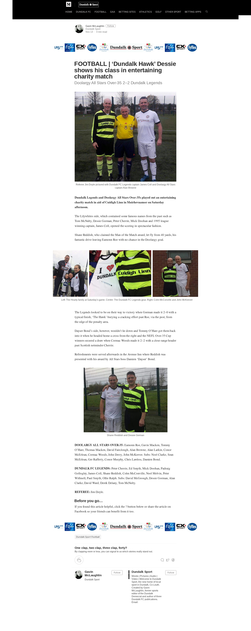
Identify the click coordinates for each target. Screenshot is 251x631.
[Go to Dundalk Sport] (128, 574)
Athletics (145, 11)
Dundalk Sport (142, 571)
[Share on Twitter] (168, 560)
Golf (158, 11)
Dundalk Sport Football (88, 536)
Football (100, 11)
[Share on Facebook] (173, 560)
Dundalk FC (83, 11)
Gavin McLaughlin (95, 26)
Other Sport (173, 11)
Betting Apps (193, 11)
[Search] (206, 12)
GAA (112, 11)
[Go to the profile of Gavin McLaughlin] (79, 574)
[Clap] (79, 560)
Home (68, 11)
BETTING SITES (127, 11)
